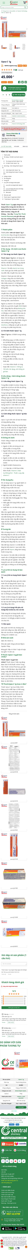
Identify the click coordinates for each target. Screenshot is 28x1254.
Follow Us (4, 1158)
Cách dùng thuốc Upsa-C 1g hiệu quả (13, 172)
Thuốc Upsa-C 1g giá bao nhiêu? (12, 197)
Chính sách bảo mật (17, 1122)
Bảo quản (8, 192)
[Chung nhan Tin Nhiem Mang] (17, 1248)
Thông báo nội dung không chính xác (12, 1178)
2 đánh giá (20, 70)
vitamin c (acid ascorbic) (21, 1097)
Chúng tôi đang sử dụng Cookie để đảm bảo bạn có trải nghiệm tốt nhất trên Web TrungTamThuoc (13, 1120)
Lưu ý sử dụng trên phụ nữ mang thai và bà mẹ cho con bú (13, 189)
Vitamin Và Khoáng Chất (18, 123)
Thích (4, 974)
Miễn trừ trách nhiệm (7, 1176)
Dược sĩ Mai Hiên (12, 134)
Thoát (17, 1124)
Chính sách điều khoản (8, 1190)
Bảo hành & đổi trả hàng (8, 1197)
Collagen (4, 278)
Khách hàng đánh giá (13, 982)
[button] (12, 1111)
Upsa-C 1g (9, 204)
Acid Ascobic (5, 235)
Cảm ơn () (11, 1022)
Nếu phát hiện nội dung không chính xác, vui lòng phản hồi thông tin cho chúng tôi (14, 128)
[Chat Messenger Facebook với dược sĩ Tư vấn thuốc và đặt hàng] (4, 90)
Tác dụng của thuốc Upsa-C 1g (14, 161)
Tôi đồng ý (11, 1124)
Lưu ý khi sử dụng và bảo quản (12, 182)
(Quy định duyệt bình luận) (10, 986)
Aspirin (12, 549)
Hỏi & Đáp (16, 146)
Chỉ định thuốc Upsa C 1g (12, 163)
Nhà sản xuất (7, 195)
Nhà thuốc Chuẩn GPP (7, 1174)
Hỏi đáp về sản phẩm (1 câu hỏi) (14, 957)
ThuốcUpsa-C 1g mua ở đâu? (11, 199)
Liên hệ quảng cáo (6, 1182)
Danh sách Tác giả (6, 1201)
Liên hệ (3, 1172)
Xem (21, 65)
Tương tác (6, 180)
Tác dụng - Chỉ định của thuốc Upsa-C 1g (12, 157)
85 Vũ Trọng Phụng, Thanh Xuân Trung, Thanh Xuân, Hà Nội (13, 1220)
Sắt (20, 306)
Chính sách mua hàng (7, 1192)
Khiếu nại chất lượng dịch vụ (9, 1180)
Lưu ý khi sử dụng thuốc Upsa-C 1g (12, 185)
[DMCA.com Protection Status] (11, 1248)
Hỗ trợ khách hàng (9, 1166)
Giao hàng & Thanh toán (8, 1199)
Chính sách (7, 1187)
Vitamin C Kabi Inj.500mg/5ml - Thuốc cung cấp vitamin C (13, 473)
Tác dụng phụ (7, 178)
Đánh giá (25, 146)
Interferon (4, 325)
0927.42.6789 (13, 1214)
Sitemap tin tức (11, 1203)
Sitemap (3, 1203)
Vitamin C (4, 268)
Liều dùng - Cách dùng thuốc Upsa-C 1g (12, 166)
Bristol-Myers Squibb (17, 100)
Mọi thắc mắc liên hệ (10, 1207)
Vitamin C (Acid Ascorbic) (18, 116)
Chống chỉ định (8, 176)
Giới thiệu (4, 1170)
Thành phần (7, 155)
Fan (8, 1150)
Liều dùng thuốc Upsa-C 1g (13, 170)
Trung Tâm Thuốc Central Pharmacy (14, 1239)
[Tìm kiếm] (25, 7)
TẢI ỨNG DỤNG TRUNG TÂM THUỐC (12, 1224)
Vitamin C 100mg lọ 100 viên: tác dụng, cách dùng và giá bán (13, 369)
